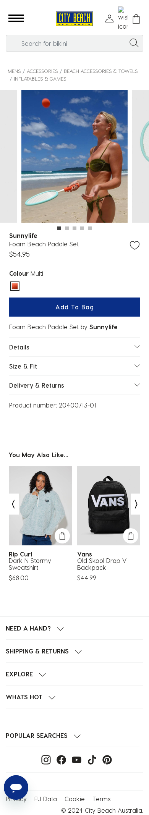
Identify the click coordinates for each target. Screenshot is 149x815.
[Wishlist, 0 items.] (123, 18)
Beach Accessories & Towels (101, 71)
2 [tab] (67, 228)
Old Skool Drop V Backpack (101, 564)
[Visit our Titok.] (90, 759)
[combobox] (74, 43)
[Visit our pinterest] (105, 759)
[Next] (136, 504)
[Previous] (13, 504)
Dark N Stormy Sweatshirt (30, 564)
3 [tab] (74, 228)
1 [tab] (59, 228)
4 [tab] (82, 228)
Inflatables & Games (40, 78)
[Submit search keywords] (134, 42)
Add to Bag (74, 306)
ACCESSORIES (42, 71)
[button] (16, 18)
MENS (14, 71)
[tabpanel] (74, 157)
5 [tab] (90, 228)
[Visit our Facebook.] (59, 759)
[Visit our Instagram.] (44, 759)
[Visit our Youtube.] (74, 759)
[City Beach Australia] (74, 18)
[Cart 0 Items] (136, 19)
